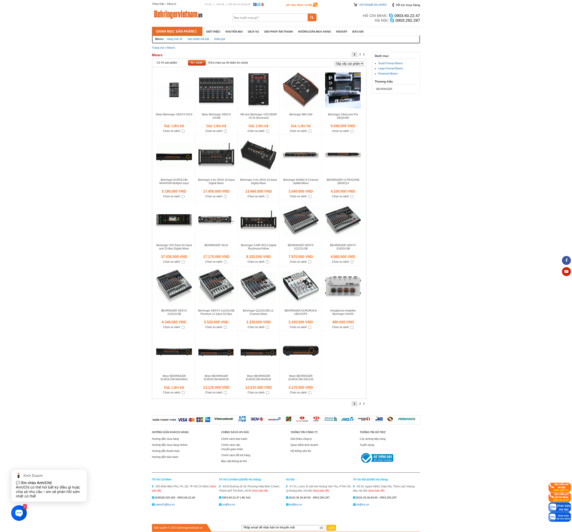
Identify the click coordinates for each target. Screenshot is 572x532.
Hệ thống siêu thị (300, 451)
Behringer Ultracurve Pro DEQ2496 (343, 116)
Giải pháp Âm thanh (278, 31)
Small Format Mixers (390, 63)
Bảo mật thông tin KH (234, 461)
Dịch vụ (253, 31)
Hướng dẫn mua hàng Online (170, 445)
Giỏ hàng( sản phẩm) (373, 4)
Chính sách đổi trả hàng (235, 455)
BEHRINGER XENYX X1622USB (174, 312)
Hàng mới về (174, 39)
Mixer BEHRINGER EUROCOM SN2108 (300, 377)
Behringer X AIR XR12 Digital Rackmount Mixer (258, 247)
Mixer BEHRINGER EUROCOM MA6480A (174, 377)
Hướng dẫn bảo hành (165, 457)
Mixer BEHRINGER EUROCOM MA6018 (216, 377)
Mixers (171, 47)
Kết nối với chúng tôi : (240, 4)
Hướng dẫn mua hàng (314, 31)
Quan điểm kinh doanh (304, 445)
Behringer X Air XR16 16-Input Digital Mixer (258, 181)
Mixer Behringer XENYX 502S (174, 114)
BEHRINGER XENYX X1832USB (343, 247)
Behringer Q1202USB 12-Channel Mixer (258, 312)
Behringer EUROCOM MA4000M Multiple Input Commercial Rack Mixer (174, 183)
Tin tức (208, 4)
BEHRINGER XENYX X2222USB (301, 247)
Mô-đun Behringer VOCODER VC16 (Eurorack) (258, 116)
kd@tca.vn (295, 504)
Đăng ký (171, 3)
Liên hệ (220, 4)
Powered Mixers (388, 73)
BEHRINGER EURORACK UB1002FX (301, 312)
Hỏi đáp (341, 31)
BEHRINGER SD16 (216, 245)
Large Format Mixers (390, 68)
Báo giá (358, 31)
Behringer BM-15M (300, 114)
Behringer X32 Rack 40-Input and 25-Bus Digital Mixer (174, 247)
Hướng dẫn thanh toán (166, 451)
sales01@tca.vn (165, 504)
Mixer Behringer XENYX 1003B (216, 116)
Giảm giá (219, 39)
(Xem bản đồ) (260, 490)
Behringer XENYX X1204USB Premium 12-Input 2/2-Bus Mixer (216, 314)
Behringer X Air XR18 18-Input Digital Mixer (216, 181)
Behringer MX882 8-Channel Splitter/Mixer (300, 181)
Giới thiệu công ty (301, 439)
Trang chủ (158, 47)
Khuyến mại (234, 31)
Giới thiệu (213, 31)
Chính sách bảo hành (234, 439)
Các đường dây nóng (373, 439)
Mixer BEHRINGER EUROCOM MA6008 (258, 377)
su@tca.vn (228, 504)
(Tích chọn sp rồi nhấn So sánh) (228, 62)
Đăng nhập (158, 3)
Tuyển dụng (367, 445)
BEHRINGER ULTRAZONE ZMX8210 (343, 181)
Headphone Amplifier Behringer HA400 (343, 312)
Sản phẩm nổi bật (198, 39)
